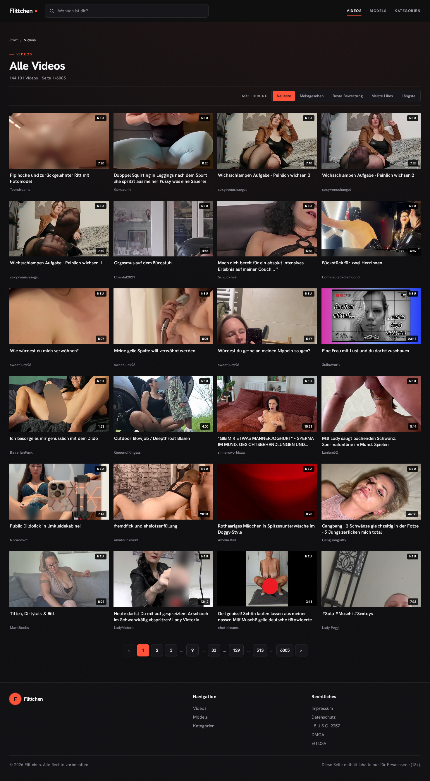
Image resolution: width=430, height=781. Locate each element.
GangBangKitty (334, 539)
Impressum (322, 708)
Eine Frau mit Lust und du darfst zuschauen (366, 351)
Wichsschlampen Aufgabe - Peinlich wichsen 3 (264, 175)
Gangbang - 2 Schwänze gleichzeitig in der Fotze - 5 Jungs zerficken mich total (370, 529)
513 (260, 650)
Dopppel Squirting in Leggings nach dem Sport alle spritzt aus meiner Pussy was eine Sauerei (160, 178)
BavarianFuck (21, 452)
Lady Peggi (330, 627)
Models (378, 10)
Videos (354, 10)
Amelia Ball (227, 539)
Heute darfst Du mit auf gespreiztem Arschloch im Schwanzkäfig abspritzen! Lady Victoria (161, 616)
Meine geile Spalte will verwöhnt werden (154, 351)
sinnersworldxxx (231, 452)
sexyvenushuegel (232, 189)
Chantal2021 (124, 277)
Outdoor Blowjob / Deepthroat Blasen (152, 438)
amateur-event (126, 539)
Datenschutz (324, 717)
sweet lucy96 (20, 364)
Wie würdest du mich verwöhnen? (44, 351)
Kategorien (408, 10)
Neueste (284, 95)
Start (13, 40)
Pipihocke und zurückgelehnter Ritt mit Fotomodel (49, 178)
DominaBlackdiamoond (341, 277)
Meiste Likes (382, 95)
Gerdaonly (122, 189)
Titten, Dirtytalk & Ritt (32, 613)
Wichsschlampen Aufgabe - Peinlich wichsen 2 (368, 175)
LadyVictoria (124, 627)
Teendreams (20, 189)
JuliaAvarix (331, 364)
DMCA (318, 735)
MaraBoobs (19, 627)
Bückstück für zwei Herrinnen (352, 263)
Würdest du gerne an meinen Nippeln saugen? (264, 351)
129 (236, 650)
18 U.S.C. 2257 (326, 726)
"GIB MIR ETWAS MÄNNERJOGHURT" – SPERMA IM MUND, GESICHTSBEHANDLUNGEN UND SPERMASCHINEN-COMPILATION (266, 441)
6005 (285, 650)
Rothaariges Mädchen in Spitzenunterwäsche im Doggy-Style (266, 529)
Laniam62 (330, 452)
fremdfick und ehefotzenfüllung (145, 526)
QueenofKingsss (127, 452)
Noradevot (18, 539)
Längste (408, 95)
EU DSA (319, 743)
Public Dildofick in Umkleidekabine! (45, 526)
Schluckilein (227, 277)
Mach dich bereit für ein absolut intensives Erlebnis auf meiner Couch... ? (261, 266)
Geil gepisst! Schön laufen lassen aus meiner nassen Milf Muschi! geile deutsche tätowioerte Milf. (265, 616)
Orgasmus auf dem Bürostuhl (143, 263)
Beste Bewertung (348, 95)
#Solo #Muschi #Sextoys (347, 613)
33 (213, 650)
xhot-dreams (228, 627)
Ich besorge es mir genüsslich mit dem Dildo (54, 438)
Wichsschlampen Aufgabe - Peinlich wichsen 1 (56, 263)
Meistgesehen (312, 95)
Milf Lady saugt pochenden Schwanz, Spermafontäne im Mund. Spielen (359, 441)
